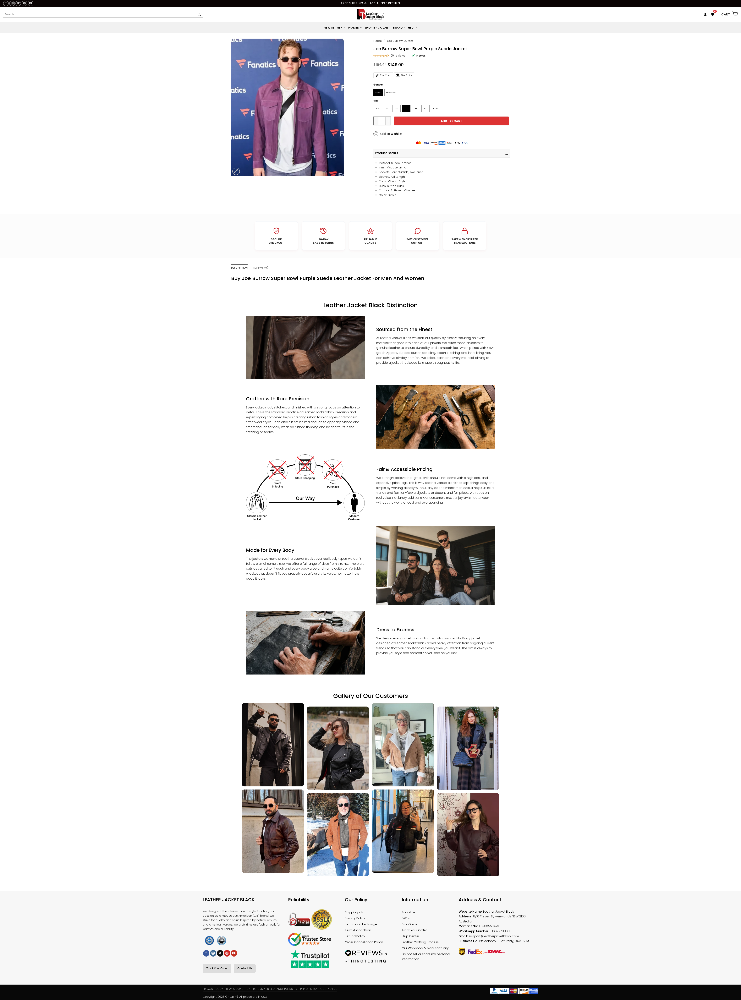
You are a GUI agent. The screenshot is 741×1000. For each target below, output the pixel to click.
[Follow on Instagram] (12, 3)
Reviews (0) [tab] (260, 267)
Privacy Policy (213, 989)
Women (353, 28)
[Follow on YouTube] (30, 3)
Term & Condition (238, 989)
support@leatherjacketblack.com (494, 936)
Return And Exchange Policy (273, 989)
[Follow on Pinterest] (24, 3)
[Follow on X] (220, 953)
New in (329, 28)
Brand (398, 28)
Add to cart (451, 121)
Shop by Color (376, 28)
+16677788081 (500, 931)
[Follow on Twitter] (18, 3)
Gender (378, 84)
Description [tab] (239, 267)
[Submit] (199, 14)
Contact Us (244, 968)
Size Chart (386, 75)
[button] (705, 14)
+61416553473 (489, 926)
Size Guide (407, 75)
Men (340, 28)
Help (411, 28)
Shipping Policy (307, 989)
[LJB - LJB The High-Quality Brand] (370, 14)
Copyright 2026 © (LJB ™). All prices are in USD (235, 997)
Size (375, 100)
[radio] (378, 92)
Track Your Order (217, 968)
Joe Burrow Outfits (400, 41)
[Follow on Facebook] (6, 3)
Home (377, 41)
